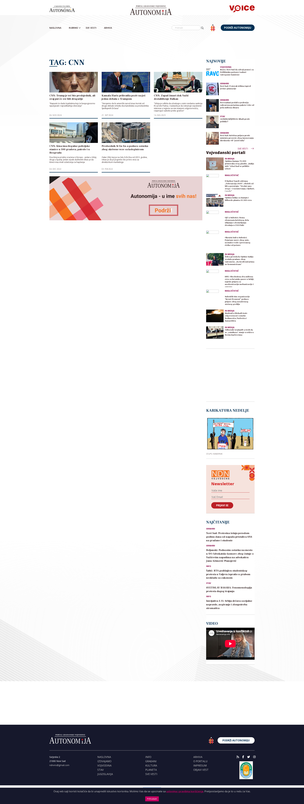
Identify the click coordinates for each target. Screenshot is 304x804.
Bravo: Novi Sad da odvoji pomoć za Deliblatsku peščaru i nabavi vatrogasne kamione (237, 72)
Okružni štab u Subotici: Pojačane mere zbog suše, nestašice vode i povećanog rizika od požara (237, 241)
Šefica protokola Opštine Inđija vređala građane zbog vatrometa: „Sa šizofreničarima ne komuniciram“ (239, 261)
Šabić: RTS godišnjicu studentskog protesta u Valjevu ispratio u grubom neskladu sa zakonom (228, 574)
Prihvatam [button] (152, 798)
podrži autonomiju (237, 27)
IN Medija (229, 158)
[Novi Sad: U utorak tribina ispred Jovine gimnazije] (212, 88)
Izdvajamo (104, 761)
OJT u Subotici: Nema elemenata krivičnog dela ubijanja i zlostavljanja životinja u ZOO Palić (237, 221)
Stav (222, 116)
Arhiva (108, 27)
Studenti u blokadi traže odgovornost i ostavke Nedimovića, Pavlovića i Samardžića (236, 317)
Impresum (200, 765)
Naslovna (55, 27)
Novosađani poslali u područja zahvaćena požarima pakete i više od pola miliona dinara (237, 105)
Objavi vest (201, 770)
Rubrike (73, 27)
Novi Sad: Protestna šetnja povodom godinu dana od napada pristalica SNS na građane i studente (229, 537)
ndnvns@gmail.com (59, 765)
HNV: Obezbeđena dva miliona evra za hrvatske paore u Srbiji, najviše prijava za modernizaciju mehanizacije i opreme (239, 281)
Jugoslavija (105, 774)
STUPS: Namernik (214, 453)
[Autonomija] (151, 10)
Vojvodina (225, 67)
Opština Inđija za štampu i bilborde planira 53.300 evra (238, 199)
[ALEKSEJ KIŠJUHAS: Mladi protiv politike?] (212, 121)
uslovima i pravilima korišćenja (184, 791)
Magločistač (232, 175)
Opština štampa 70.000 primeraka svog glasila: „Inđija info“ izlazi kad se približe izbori (239, 165)
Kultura (151, 765)
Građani (224, 83)
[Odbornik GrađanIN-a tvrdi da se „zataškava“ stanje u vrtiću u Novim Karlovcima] (215, 332)
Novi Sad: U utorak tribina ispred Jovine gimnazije (235, 87)
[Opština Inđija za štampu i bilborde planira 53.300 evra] (215, 200)
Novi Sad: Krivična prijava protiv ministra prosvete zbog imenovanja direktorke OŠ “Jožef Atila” (237, 138)
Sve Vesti (91, 27)
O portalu (200, 761)
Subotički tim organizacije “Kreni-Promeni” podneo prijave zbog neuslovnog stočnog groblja (237, 300)
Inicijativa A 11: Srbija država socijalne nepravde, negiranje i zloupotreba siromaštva (229, 604)
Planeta (151, 770)
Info (208, 566)
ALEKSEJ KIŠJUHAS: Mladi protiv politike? (235, 120)
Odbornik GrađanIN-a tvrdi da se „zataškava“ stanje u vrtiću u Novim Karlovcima (239, 332)
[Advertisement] (152, 45)
